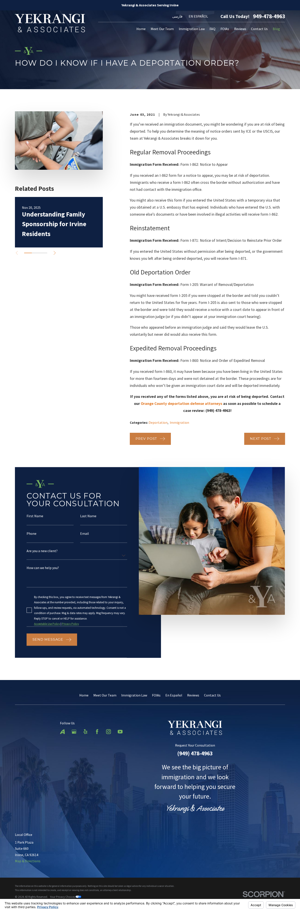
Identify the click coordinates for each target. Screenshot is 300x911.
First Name (35, 516)
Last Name (88, 516)
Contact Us (212, 695)
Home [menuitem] (141, 29)
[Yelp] (85, 731)
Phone (32, 534)
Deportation (158, 422)
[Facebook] (97, 731)
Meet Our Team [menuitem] (162, 29)
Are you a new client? (42, 551)
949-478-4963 (269, 16)
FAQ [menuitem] (212, 29)
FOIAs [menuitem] (224, 29)
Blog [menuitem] (276, 29)
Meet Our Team (104, 695)
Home (84, 695)
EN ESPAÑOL (198, 16)
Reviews (193, 695)
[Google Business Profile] (74, 731)
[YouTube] (120, 731)
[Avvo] (62, 731)
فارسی (177, 16)
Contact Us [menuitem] (259, 29)
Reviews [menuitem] (240, 29)
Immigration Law (134, 695)
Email (84, 534)
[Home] (50, 23)
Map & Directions (27, 861)
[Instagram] (108, 731)
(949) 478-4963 (195, 753)
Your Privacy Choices (63, 897)
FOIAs (156, 695)
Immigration (179, 422)
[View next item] (54, 253)
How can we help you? (43, 568)
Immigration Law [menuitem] (192, 29)
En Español (173, 695)
